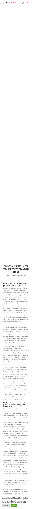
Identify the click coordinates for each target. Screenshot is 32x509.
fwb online (14, 469)
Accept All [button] (14, 505)
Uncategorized (22, 275)
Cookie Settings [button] (6, 505)
